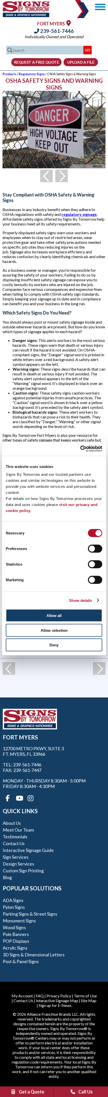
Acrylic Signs (15, 948)
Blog (7, 877)
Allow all (54, 615)
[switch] (95, 549)
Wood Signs (14, 927)
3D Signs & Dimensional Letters (34, 954)
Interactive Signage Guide (28, 850)
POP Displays (16, 941)
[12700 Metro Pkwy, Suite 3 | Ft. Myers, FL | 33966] (68, 23)
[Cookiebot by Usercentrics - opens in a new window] (80, 449)
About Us (12, 823)
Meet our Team (18, 830)
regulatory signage (79, 214)
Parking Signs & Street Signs (30, 914)
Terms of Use (85, 995)
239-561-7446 (56, 31)
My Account (22, 995)
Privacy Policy (58, 995)
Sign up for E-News (55, 1005)
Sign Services (15, 857)
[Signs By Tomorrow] (26, 15)
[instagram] (30, 798)
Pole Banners (16, 934)
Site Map (88, 1000)
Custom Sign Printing (23, 870)
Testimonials (15, 836)
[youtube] (19, 798)
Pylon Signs (14, 907)
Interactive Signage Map (57, 1000)
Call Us (85, 1091)
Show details (80, 600)
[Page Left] (46, 176)
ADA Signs (13, 900)
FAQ (40, 995)
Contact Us (14, 843)
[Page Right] (61, 176)
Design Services (18, 864)
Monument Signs (19, 920)
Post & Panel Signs (21, 961)
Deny (54, 645)
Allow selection (54, 630)
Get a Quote (31, 1091)
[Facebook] (7, 798)
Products (9, 74)
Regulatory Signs (32, 74)
